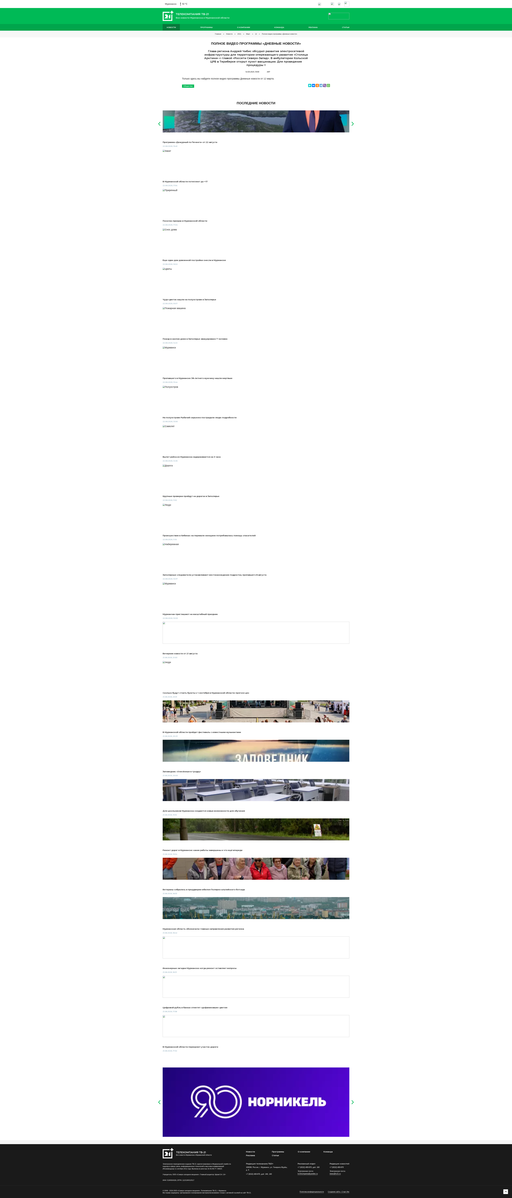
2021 (239, 34)
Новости (171, 27)
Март (248, 34)
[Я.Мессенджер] (309, 85)
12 (256, 34)
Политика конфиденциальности (312, 1192)
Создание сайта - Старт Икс (338, 1192)
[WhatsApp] (328, 85)
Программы (206, 27)
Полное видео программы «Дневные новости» (279, 34)
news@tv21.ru (335, 1174)
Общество (188, 86)
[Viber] (324, 85)
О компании (243, 27)
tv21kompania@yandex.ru (308, 1174)
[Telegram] (321, 85)
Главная (218, 34)
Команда (279, 27)
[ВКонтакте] (313, 85)
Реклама (313, 27)
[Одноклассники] (317, 85)
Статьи (345, 27)
